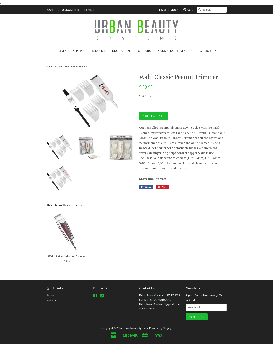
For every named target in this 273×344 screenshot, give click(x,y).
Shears (144, 51)
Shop (78, 51)
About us (208, 51)
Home (61, 51)
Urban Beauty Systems (135, 328)
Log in (162, 9)
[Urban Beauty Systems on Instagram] (102, 296)
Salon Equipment (174, 51)
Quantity (145, 96)
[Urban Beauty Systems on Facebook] (95, 296)
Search (50, 295)
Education (121, 51)
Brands (98, 51)
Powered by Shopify (160, 328)
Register (173, 9)
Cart (190, 9)
